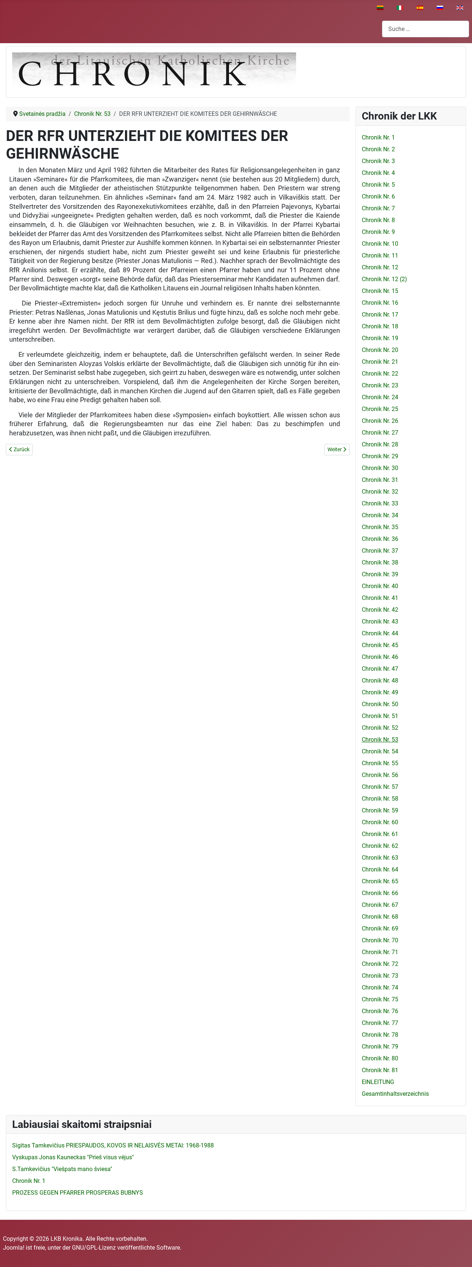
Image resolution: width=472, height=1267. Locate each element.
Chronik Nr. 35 (380, 527)
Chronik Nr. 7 (378, 208)
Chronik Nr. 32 (380, 491)
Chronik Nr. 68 (380, 916)
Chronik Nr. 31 (380, 479)
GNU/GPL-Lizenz (94, 1247)
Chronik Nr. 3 (378, 161)
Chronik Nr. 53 (380, 739)
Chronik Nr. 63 (380, 857)
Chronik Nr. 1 (378, 137)
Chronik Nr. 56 (380, 775)
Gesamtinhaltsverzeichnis (395, 1093)
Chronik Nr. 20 (380, 349)
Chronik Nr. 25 (380, 408)
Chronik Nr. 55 (380, 763)
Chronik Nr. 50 (380, 704)
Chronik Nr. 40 (380, 586)
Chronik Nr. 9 (378, 231)
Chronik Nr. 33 (380, 503)
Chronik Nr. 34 (380, 515)
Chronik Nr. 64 (380, 869)
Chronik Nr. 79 (380, 1046)
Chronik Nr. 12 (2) (384, 279)
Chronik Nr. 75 (380, 999)
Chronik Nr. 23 (380, 385)
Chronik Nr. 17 (380, 314)
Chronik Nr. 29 (380, 456)
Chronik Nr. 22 (380, 373)
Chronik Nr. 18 (380, 326)
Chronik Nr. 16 (380, 302)
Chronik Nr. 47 (380, 668)
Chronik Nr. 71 (380, 952)
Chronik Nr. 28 (380, 444)
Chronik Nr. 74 (380, 987)
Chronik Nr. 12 (380, 267)
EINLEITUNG (378, 1081)
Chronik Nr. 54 (380, 751)
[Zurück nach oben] (459, 1253)
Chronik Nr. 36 (380, 538)
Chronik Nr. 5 (378, 184)
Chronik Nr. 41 (380, 597)
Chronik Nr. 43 (380, 621)
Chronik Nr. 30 (380, 468)
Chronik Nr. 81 (380, 1070)
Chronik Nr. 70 (380, 940)
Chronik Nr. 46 (380, 656)
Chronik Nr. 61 (380, 834)
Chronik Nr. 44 (380, 633)
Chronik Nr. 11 (380, 255)
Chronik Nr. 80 (380, 1058)
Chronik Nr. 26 (380, 420)
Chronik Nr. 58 (380, 798)
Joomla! (13, 1247)
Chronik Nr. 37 (380, 550)
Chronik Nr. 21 (380, 361)
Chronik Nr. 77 (380, 1022)
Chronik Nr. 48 (380, 680)
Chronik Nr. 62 (380, 845)
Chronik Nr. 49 (380, 692)
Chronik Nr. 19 (380, 338)
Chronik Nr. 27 (380, 432)
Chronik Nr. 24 (380, 397)
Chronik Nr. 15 (380, 290)
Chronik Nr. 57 (380, 786)
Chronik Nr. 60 (380, 822)
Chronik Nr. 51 (380, 715)
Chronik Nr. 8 (378, 220)
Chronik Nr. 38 (380, 562)
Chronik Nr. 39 (380, 574)
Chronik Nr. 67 (380, 904)
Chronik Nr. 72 (380, 963)
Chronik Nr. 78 (380, 1034)
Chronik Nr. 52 (380, 727)
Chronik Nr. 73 (380, 975)
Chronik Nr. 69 (380, 928)
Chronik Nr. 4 (378, 172)
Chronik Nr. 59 (380, 810)
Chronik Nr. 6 (378, 196)
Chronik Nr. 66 (380, 893)
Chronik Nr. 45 (380, 645)
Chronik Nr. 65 (380, 881)
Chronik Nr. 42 (380, 609)
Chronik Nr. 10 (380, 243)
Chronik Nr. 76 (380, 1011)
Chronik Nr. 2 (378, 149)
